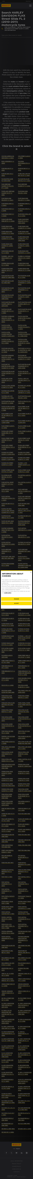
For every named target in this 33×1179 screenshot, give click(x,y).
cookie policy (7, 592)
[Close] (31, 572)
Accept (16, 603)
